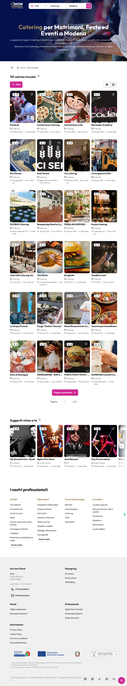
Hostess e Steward (45, 517)
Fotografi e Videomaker (48, 504)
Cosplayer (14, 533)
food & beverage (32, 68)
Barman (68, 504)
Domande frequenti (18, 613)
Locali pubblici (99, 529)
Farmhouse (98, 516)
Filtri (18, 84)
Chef (67, 517)
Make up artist (43, 522)
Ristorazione (98, 524)
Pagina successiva (63, 392)
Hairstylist (42, 513)
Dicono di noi (70, 578)
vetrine (22, 68)
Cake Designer (71, 509)
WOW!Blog (70, 582)
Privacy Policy (16, 629)
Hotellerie (97, 520)
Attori (12, 517)
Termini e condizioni (19, 638)
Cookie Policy (16, 634)
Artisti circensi (16, 513)
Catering (69, 513)
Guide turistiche (44, 509)
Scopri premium (72, 618)
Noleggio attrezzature (46, 530)
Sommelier (70, 522)
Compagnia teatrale (19, 529)
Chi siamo (69, 573)
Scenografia (42, 534)
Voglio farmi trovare (74, 609)
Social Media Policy (18, 642)
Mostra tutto (16, 545)
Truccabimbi (15, 504)
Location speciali (100, 504)
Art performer (16, 509)
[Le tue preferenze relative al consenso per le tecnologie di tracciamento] (124, 514)
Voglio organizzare (18, 609)
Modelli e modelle (45, 526)
